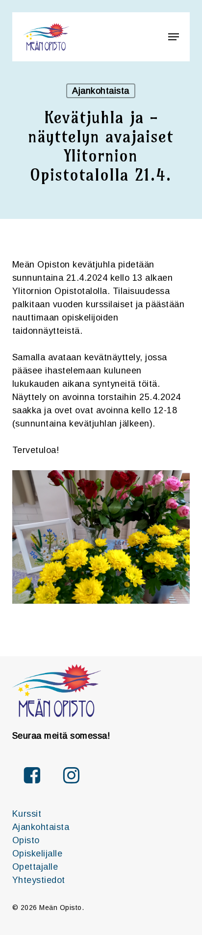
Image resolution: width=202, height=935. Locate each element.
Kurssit (27, 814)
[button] (173, 37)
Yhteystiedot (38, 880)
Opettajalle (35, 867)
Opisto (26, 840)
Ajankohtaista (100, 91)
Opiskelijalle (37, 853)
